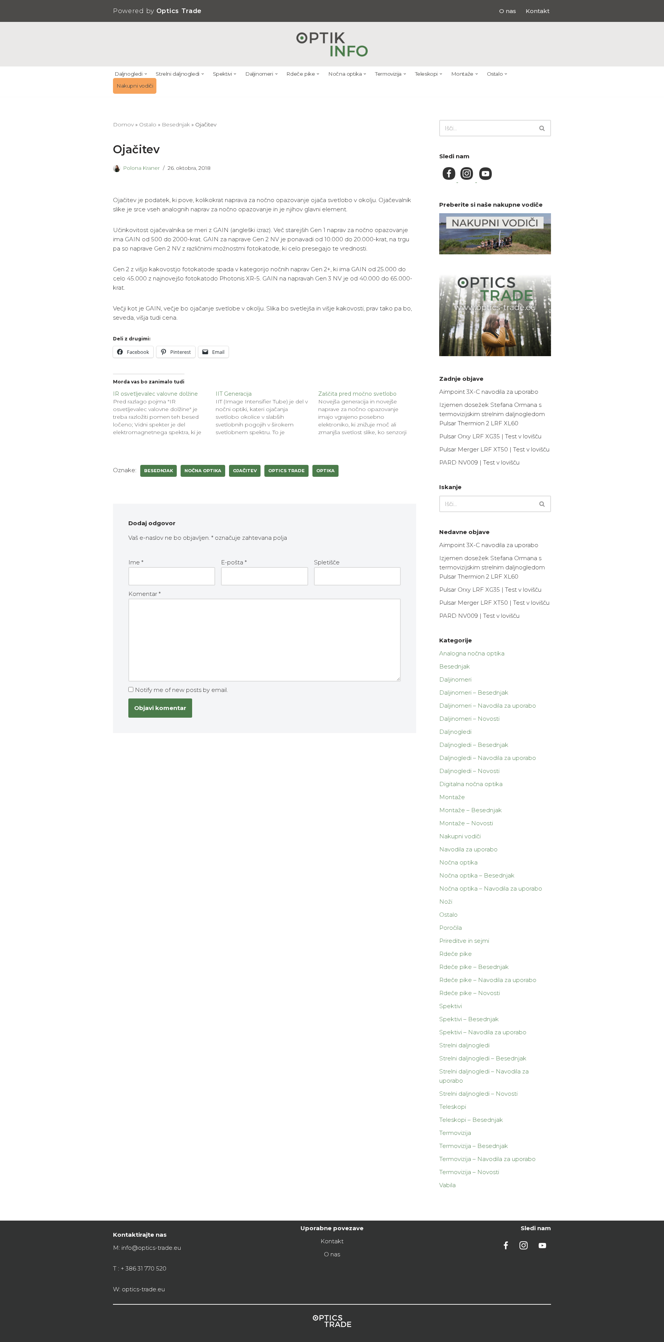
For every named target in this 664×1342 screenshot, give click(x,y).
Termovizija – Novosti (469, 1172)
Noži (445, 901)
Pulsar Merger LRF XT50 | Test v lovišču (494, 449)
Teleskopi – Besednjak (471, 1119)
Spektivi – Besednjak (469, 1019)
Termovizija (455, 1132)
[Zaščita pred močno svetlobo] (369, 413)
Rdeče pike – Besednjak (474, 966)
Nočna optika (458, 862)
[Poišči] (542, 128)
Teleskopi (452, 1106)
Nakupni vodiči (134, 86)
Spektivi (450, 1006)
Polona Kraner (141, 168)
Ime (135, 562)
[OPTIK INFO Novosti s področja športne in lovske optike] (332, 44)
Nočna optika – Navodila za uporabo (490, 888)
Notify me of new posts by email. (181, 689)
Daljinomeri (455, 679)
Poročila (450, 927)
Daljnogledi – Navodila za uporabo (487, 757)
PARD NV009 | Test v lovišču (479, 462)
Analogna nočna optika (472, 653)
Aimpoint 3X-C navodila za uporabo (488, 391)
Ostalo (147, 124)
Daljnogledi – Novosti (469, 771)
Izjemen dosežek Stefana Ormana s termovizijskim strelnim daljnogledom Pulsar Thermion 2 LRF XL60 (492, 414)
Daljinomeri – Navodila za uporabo (487, 705)
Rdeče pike (455, 953)
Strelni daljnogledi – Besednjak (482, 1058)
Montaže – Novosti (466, 823)
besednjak (158, 470)
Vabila (447, 1185)
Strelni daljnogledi (464, 1045)
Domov (123, 124)
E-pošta (234, 562)
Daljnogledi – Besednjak (473, 744)
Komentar (144, 593)
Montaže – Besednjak (470, 810)
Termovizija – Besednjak (473, 1146)
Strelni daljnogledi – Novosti (478, 1093)
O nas (507, 11)
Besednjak (176, 124)
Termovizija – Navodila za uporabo (487, 1159)
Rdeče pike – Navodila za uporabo (487, 980)
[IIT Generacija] (267, 413)
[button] (145, 74)
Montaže (452, 797)
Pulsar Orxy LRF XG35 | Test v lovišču (490, 436)
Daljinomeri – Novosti (469, 718)
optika (325, 470)
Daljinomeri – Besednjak (473, 692)
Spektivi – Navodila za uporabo (482, 1032)
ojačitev (245, 470)
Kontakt (537, 11)
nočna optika (202, 470)
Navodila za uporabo (468, 849)
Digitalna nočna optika (471, 784)
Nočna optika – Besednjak (477, 875)
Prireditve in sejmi (464, 940)
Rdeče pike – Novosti (469, 993)
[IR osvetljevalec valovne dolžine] (164, 413)
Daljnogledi (455, 731)
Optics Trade (286, 470)
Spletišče (327, 562)
